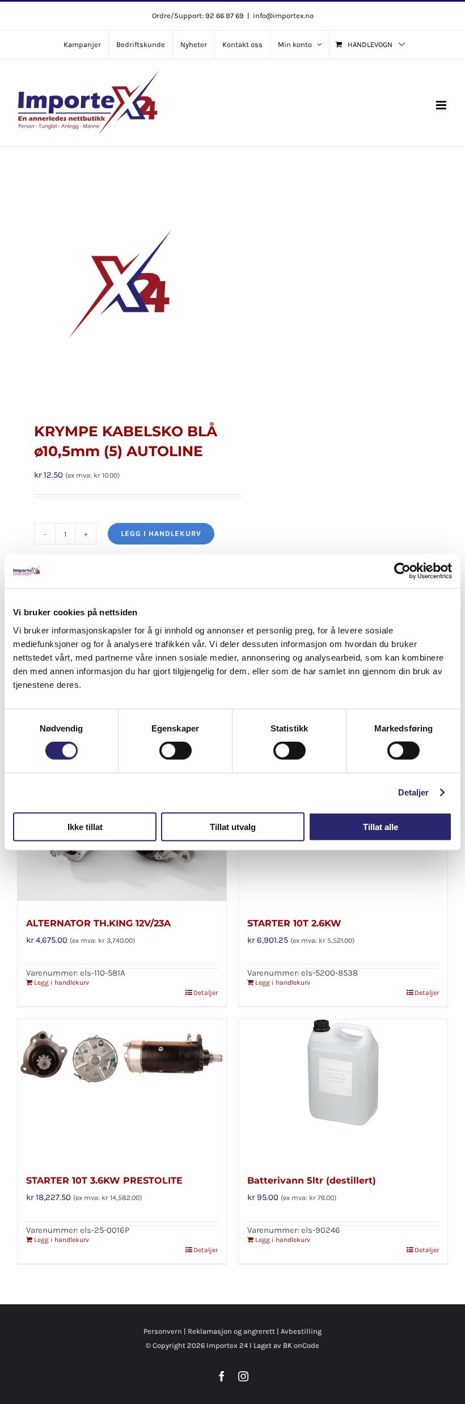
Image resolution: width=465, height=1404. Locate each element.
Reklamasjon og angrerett (231, 1331)
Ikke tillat (85, 826)
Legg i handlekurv (161, 533)
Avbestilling (301, 1331)
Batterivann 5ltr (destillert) (311, 1180)
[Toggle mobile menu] (442, 105)
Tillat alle (380, 826)
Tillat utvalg (233, 826)
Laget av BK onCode (286, 1345)
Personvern (162, 1331)
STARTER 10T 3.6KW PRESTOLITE (104, 1180)
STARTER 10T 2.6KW (294, 923)
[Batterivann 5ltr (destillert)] (343, 1090)
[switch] (175, 751)
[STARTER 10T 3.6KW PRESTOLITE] (122, 1090)
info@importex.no (283, 15)
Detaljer (413, 792)
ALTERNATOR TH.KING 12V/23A (98, 923)
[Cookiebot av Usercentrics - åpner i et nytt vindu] (402, 571)
